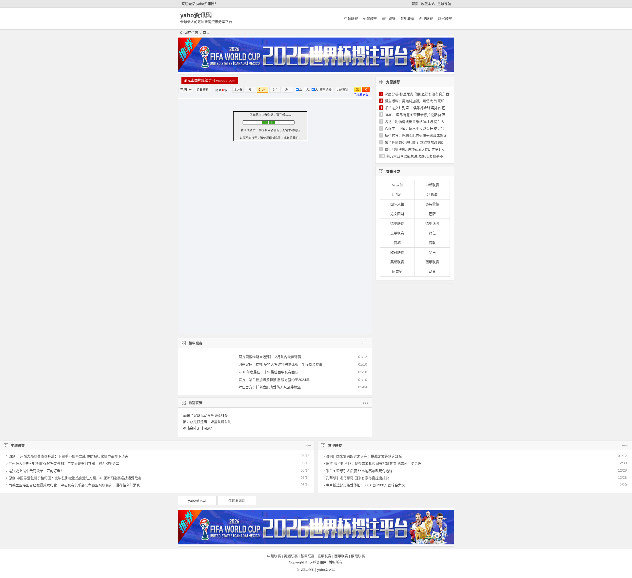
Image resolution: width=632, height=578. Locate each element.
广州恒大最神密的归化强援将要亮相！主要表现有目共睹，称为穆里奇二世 (66, 463)
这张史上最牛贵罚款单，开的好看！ (36, 471)
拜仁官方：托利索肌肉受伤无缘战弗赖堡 (269, 387)
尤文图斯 (397, 214)
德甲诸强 (432, 223)
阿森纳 (397, 272)
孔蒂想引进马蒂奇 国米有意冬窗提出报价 (357, 478)
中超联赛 (351, 18)
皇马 (432, 252)
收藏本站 (428, 4)
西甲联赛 (426, 18)
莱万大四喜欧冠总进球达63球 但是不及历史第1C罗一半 (429, 156)
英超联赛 (370, 18)
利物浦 (432, 195)
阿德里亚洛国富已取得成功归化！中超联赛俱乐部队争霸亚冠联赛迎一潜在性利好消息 (74, 485)
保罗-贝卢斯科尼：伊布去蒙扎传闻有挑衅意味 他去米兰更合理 (373, 463)
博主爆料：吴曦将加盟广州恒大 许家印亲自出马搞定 (425, 101)
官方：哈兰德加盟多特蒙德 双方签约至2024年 (274, 380)
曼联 (432, 243)
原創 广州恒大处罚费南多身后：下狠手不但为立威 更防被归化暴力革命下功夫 (68, 456)
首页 (415, 4)
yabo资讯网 (197, 500)
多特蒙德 (432, 204)
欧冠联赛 (445, 18)
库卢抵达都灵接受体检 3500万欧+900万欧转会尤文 (365, 485)
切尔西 (397, 195)
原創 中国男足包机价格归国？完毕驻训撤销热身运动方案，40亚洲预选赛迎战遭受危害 (75, 478)
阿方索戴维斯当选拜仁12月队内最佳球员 (269, 357)
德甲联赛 (388, 18)
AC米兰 (397, 185)
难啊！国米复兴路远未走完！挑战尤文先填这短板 (364, 456)
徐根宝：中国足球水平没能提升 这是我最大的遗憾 (423, 129)
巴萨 (432, 214)
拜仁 (432, 233)
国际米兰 (397, 204)
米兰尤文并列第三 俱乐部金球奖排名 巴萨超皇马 (422, 108)
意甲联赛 (407, 18)
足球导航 (444, 4)
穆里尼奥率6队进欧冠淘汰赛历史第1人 (414, 149)
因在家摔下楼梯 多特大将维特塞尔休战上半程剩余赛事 (280, 364)
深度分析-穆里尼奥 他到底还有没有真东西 (417, 94)
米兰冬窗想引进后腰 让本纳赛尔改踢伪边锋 (418, 142)
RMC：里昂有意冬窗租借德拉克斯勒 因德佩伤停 (422, 115)
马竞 (432, 272)
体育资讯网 (236, 500)
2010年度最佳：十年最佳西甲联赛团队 (268, 372)
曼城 (397, 243)
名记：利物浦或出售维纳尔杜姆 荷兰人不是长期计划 (425, 122)
